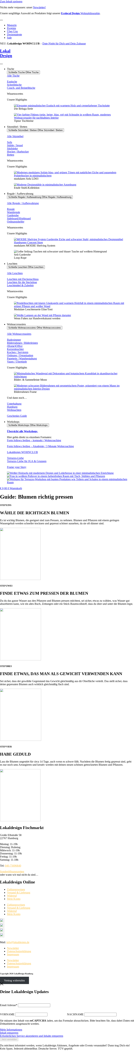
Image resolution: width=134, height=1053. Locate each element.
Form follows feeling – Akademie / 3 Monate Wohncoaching (40, 446)
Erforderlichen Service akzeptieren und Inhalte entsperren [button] (31, 1035)
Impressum (13, 954)
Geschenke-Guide (17, 415)
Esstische (12, 81)
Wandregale (13, 212)
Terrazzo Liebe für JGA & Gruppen (26, 461)
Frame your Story (16, 467)
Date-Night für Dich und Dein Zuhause (64, 43)
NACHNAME (75, 1014)
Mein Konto (13, 898)
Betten (10, 154)
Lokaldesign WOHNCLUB (22, 452)
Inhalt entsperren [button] (9, 1032)
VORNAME (7, 1014)
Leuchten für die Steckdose (22, 282)
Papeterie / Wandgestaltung (22, 358)
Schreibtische (14, 84)
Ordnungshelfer (15, 221)
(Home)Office (15, 346)
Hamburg (12, 406)
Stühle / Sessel (15, 145)
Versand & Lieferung (18, 892)
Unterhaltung (14, 403)
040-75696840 (13, 865)
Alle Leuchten (15, 273)
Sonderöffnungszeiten (12, 871)
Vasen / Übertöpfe (17, 361)
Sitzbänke (12, 148)
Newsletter (13, 948)
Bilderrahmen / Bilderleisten (22, 342)
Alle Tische (13, 75)
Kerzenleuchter (15, 349)
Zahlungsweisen (16, 889)
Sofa (9, 142)
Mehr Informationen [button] (11, 1029)
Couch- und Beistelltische (21, 87)
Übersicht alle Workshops (22, 431)
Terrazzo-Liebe (15, 458)
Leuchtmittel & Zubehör (20, 285)
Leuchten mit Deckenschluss (23, 279)
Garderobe (13, 215)
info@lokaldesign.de (17, 942)
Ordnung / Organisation (20, 355)
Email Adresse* (8, 1005)
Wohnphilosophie (80, 13)
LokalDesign (6, 53)
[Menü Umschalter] (1, 20)
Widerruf (12, 895)
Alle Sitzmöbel (15, 136)
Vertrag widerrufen (14, 980)
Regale (11, 209)
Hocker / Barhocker (18, 151)
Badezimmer (14, 339)
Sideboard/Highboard (19, 218)
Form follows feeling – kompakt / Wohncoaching (34, 440)
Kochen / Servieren (17, 352)
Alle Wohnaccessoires (19, 333)
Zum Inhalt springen (11, 1)
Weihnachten (14, 409)
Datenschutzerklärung (19, 951)
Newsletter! (39, 7)
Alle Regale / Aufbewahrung (23, 203)
